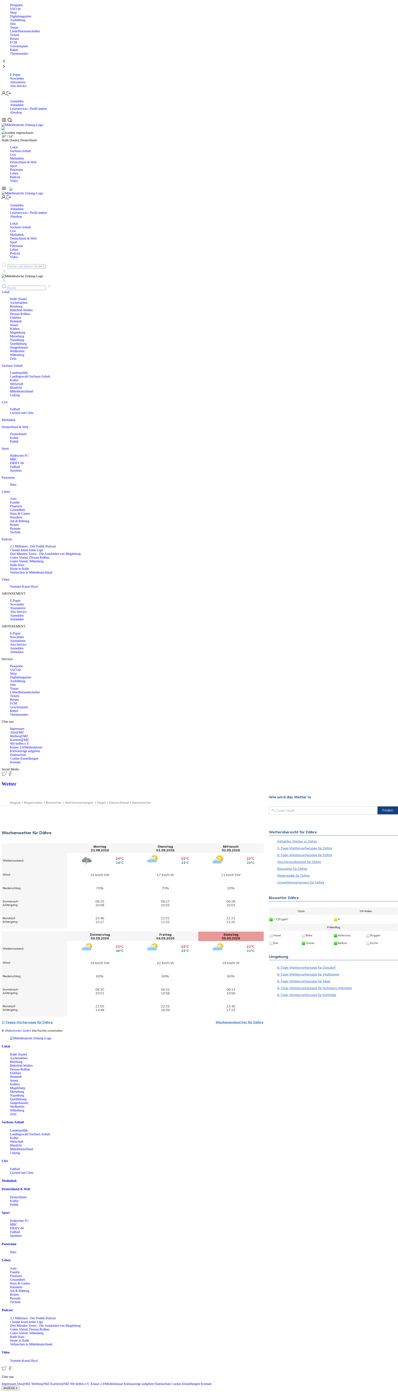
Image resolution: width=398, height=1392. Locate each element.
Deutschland (18, 434)
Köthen (15, 328)
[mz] (30, 1038)
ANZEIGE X (10, 1388)
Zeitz (13, 358)
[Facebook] (9, 775)
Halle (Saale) (18, 299)
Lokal (14, 147)
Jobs (13, 23)
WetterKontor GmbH (18, 1030)
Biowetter (53, 803)
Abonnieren (17, 82)
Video (14, 181)
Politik (14, 441)
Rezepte (15, 528)
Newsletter (17, 78)
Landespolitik (19, 372)
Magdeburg (17, 332)
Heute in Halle (19, 568)
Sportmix (16, 470)
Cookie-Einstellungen (24, 758)
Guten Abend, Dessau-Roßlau (29, 557)
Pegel (101, 803)
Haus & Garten (20, 513)
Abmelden (17, 105)
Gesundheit (17, 510)
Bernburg (16, 306)
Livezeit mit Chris (21, 413)
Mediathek (17, 158)
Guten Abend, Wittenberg (27, 561)
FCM (13, 42)
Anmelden (17, 101)
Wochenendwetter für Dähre (239, 1022)
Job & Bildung (19, 521)
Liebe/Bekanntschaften (25, 31)
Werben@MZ (19, 736)
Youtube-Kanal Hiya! (24, 586)
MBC (13, 459)
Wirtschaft (16, 384)
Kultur (14, 380)
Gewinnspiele (19, 46)
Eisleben (15, 317)
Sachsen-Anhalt (20, 151)
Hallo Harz (17, 565)
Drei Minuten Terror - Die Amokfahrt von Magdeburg (45, 554)
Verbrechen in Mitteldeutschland (31, 572)
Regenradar (33, 803)
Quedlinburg (18, 343)
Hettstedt (16, 321)
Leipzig (15, 395)
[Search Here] (9, 121)
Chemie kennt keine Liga (26, 550)
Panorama (16, 169)
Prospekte (16, 5)
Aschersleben (19, 302)
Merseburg (17, 336)
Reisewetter (141, 803)
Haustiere (16, 517)
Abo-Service (18, 86)
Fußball (15, 409)
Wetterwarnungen (79, 803)
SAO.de (15, 9)
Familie (15, 502)
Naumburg (17, 340)
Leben (14, 173)
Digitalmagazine (20, 16)
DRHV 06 (17, 463)
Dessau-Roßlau (20, 314)
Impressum (17, 728)
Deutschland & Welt (23, 162)
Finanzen (16, 506)
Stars (13, 484)
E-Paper (15, 74)
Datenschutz (18, 755)
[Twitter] (4, 775)
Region (15, 803)
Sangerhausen (19, 347)
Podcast (15, 177)
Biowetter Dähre (284, 897)
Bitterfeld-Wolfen (21, 310)
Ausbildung (17, 20)
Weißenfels (17, 351)
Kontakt (15, 762)
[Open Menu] (4, 121)
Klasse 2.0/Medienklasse (26, 747)
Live (13, 154)
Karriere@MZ (19, 740)
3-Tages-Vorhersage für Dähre (27, 1022)
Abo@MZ (17, 732)
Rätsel (14, 50)
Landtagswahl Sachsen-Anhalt (30, 376)
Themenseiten (19, 53)
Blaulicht (16, 387)
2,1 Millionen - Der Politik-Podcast (33, 546)
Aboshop (16, 112)
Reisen (14, 38)
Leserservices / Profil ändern (28, 108)
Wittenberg (17, 355)
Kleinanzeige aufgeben (25, 751)
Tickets (14, 35)
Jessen (14, 325)
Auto (13, 498)
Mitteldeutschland (21, 391)
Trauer (14, 27)
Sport (13, 166)
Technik (15, 532)
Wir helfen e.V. (20, 743)
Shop (13, 12)
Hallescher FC (19, 455)
